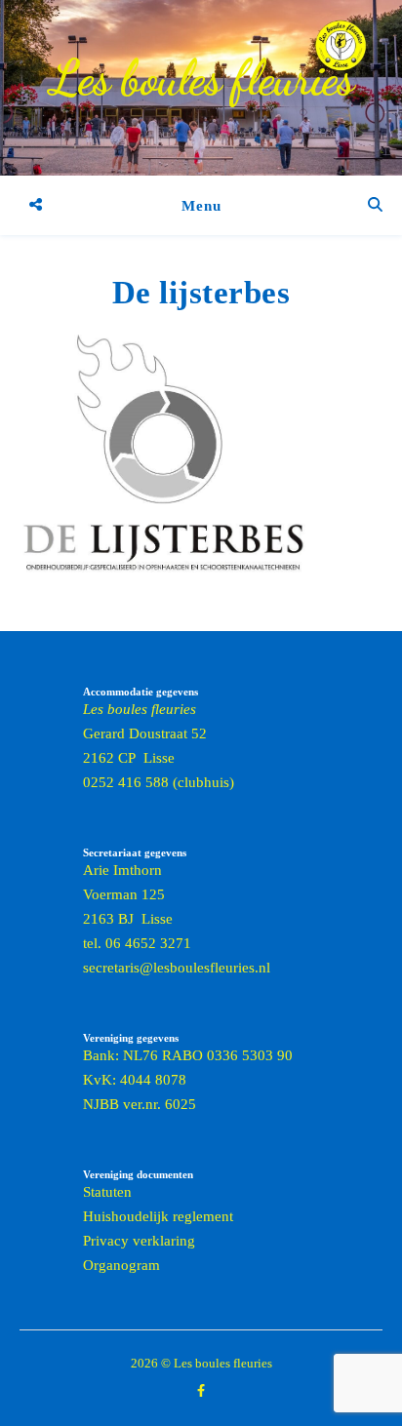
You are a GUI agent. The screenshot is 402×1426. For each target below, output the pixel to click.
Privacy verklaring (139, 1240)
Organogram (121, 1265)
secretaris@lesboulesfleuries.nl (176, 967)
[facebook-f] (201, 1391)
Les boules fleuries (201, 78)
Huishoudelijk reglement (158, 1216)
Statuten (107, 1192)
